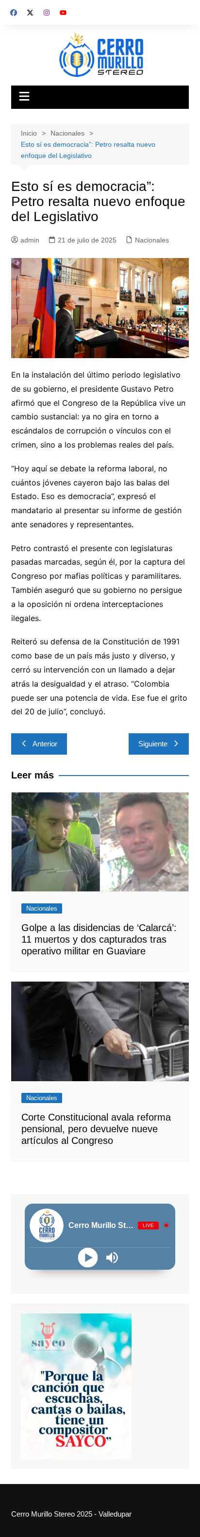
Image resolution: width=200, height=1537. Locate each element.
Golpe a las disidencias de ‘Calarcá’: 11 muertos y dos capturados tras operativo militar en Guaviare (99, 939)
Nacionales (152, 240)
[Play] (87, 1257)
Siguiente (152, 744)
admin (29, 240)
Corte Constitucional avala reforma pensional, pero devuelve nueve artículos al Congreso (96, 1129)
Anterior (45, 744)
